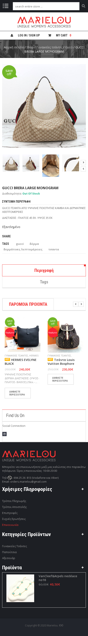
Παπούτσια (9, 552)
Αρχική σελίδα (14, 47)
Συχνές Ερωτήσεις (14, 519)
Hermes (33, 355)
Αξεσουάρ (8, 558)
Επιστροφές (10, 513)
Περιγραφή (44, 270)
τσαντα (53, 249)
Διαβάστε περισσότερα (17, 393)
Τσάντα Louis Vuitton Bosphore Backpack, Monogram (64, 363)
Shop (30, 47)
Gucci (69, 47)
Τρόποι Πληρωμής (14, 501)
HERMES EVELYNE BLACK (21, 362)
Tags (44, 281)
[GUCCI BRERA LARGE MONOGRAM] (11, 163)
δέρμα (34, 244)
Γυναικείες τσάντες (49, 47)
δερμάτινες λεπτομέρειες (23, 249)
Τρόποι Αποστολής (14, 507)
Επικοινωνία (10, 525)
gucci (20, 244)
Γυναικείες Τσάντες (14, 546)
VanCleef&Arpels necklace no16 (58, 578)
